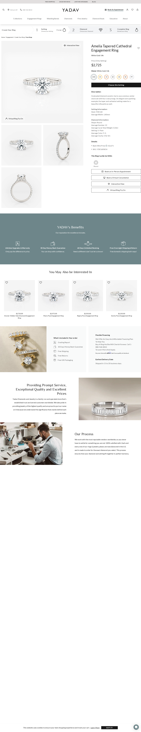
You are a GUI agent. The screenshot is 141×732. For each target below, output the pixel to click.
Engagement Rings (34, 18)
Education (114, 18)
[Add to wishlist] (138, 48)
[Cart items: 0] (137, 10)
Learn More (95, 728)
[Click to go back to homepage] (70, 14)
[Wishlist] (132, 10)
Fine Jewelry (82, 18)
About (125, 18)
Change (59, 30)
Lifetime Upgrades (81, 2)
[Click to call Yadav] (21, 9)
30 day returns (64, 2)
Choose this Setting (116, 85)
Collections (17, 18)
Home (3, 37)
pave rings (29, 37)
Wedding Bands (53, 18)
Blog (94, 2)
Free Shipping (50, 2)
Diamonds (68, 18)
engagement (9, 37)
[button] (3, 10)
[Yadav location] (8, 9)
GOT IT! (109, 728)
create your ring (20, 37)
